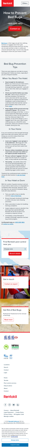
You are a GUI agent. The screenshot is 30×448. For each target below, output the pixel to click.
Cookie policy (14, 436)
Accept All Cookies (15, 445)
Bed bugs (4, 43)
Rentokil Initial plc (14, 421)
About (5, 388)
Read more (8, 320)
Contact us (15, 28)
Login (5, 372)
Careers (6, 410)
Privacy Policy (8, 414)
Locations (7, 365)
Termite (6, 380)
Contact (6, 370)
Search (6, 367)
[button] (15, 36)
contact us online (8, 224)
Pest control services (10, 383)
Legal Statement (9, 412)
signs (10, 106)
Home (5, 378)
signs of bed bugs (16, 196)
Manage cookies (9, 416)
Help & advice (8, 386)
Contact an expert (11, 284)
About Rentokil (14, 410)
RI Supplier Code (19, 414)
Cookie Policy (20, 412)
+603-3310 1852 (15, 23)
